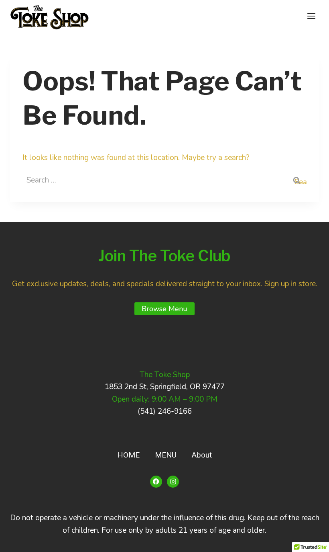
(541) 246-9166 (165, 411)
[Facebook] (156, 482)
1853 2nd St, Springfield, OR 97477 (165, 387)
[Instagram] (173, 482)
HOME (129, 455)
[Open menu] (311, 16)
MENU (166, 455)
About (202, 455)
